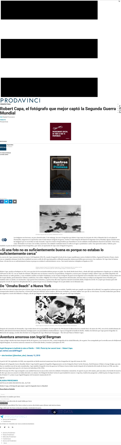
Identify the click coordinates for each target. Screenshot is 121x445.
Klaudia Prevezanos (9, 117)
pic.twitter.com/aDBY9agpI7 (11, 351)
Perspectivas (4, 122)
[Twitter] (120, 108)
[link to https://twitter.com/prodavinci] (6, 427)
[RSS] (120, 112)
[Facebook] (119, 106)
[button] (4, 403)
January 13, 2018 (33, 355)
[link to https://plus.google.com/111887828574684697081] (10, 427)
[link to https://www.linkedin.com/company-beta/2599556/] (14, 427)
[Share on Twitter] (6, 201)
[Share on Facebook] (2, 201)
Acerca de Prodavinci (9, 419)
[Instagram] (120, 110)
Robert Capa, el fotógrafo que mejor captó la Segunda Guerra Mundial (24, 386)
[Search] (119, 1)
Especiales (10, 145)
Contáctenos (7, 421)
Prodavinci (10, 146)
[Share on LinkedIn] (10, 201)
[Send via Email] (15, 201)
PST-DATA (60, 411)
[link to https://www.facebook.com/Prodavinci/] (2, 427)
